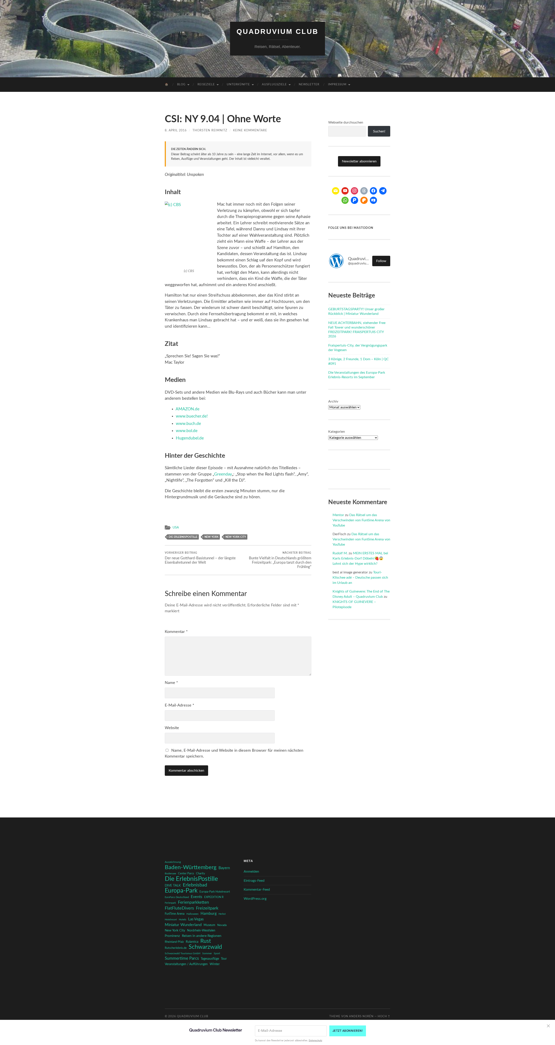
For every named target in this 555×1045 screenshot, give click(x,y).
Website (172, 728)
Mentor (338, 515)
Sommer (207, 953)
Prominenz (172, 936)
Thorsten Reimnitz (210, 130)
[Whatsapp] (345, 200)
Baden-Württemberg (191, 867)
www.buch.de (188, 424)
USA (176, 527)
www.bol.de (187, 431)
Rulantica (192, 941)
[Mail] (335, 191)
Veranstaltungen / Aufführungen (186, 964)
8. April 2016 (176, 130)
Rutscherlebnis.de (176, 948)
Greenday (223, 474)
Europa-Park (181, 890)
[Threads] (364, 191)
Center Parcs (186, 873)
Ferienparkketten (193, 902)
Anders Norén (361, 1016)
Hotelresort (171, 919)
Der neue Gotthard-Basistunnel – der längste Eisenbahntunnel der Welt (200, 557)
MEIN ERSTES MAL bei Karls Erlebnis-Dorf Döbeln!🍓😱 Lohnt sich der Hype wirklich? (360, 558)
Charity (200, 873)
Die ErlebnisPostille (183, 537)
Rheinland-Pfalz (174, 942)
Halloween (192, 914)
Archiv (333, 401)
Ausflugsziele (274, 84)
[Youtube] (345, 191)
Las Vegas (196, 919)
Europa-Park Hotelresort (214, 891)
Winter (215, 964)
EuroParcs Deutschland (177, 897)
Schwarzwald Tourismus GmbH (182, 953)
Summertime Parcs (182, 958)
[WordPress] (364, 200)
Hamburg (209, 914)
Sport (217, 953)
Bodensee (170, 873)
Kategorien (336, 431)
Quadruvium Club (277, 31)
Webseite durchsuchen (345, 122)
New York (211, 537)
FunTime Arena (174, 913)
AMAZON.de (187, 409)
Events (196, 897)
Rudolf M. (340, 553)
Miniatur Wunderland (183, 925)
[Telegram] (383, 191)
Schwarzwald (205, 947)
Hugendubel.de (190, 438)
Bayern (224, 868)
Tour (224, 958)
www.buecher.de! (192, 416)
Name (171, 683)
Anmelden (251, 871)
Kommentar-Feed (257, 889)
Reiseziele (206, 84)
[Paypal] (354, 200)
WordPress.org (255, 898)
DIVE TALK (173, 885)
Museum (209, 925)
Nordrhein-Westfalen (201, 930)
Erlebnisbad (195, 885)
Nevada (222, 925)
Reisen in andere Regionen (201, 936)
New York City (235, 537)
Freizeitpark (207, 908)
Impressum (337, 84)
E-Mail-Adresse (179, 705)
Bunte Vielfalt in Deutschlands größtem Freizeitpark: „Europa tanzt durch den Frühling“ (280, 559)
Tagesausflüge (210, 958)
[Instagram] (354, 191)
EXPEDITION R (214, 897)
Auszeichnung (173, 862)
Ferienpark (170, 903)
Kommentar (176, 632)
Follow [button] (381, 261)
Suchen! (379, 131)
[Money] (373, 200)
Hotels (182, 919)
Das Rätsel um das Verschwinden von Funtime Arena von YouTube (361, 520)
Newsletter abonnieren (359, 161)
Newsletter (309, 84)
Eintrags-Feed (254, 880)
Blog (181, 84)
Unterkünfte (238, 84)
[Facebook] (373, 191)
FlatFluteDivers (179, 908)
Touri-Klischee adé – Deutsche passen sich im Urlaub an (360, 577)
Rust (205, 941)
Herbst (222, 914)
